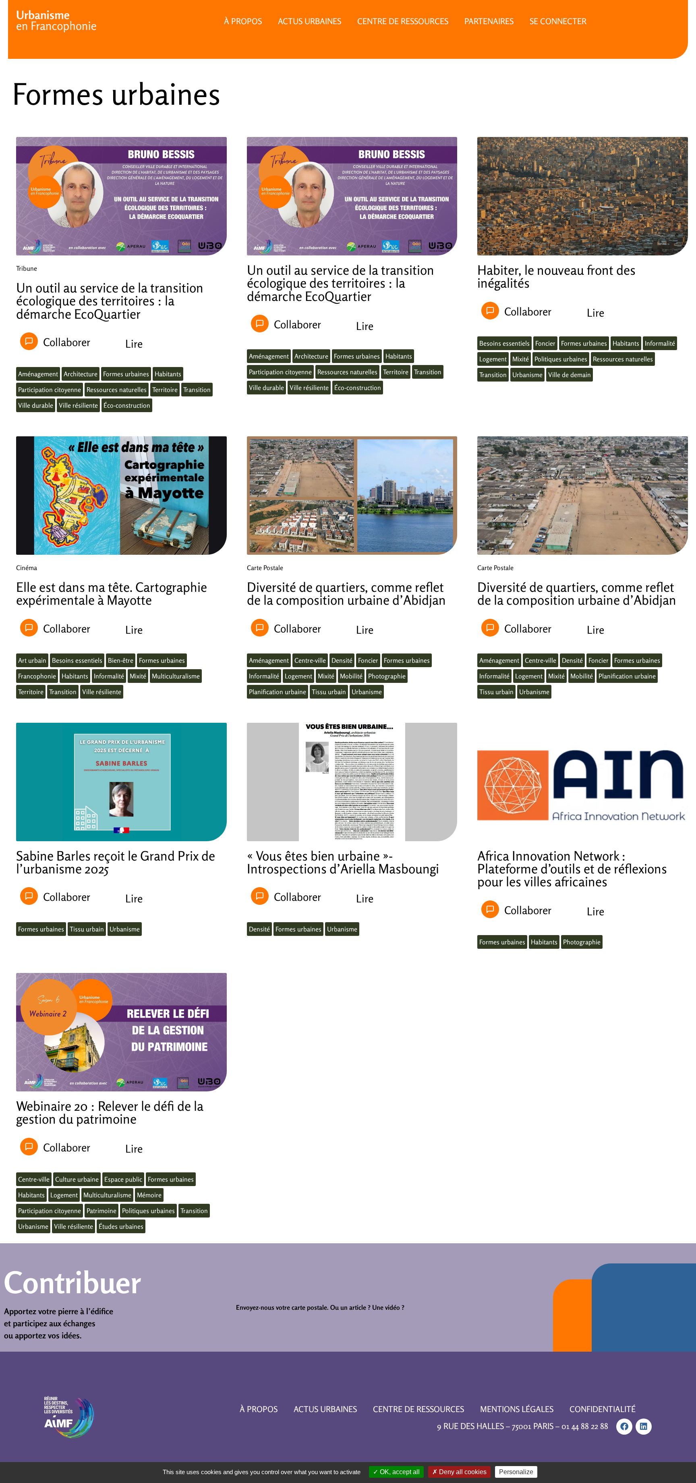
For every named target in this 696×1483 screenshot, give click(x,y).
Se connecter (558, 21)
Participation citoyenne (49, 390)
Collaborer (66, 342)
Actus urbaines (309, 21)
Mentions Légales (516, 1409)
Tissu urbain (329, 692)
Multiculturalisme (176, 676)
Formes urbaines (126, 374)
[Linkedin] (644, 1427)
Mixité (520, 359)
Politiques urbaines (560, 359)
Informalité (660, 343)
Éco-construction (127, 405)
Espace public (123, 1179)
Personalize (516, 1471)
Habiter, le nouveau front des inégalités (556, 276)
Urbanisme (527, 375)
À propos (243, 21)
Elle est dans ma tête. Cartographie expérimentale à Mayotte (111, 593)
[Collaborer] (29, 341)
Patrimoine (101, 1211)
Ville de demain (569, 375)
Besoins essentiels (504, 343)
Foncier (545, 343)
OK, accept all (399, 1471)
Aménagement (38, 374)
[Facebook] (624, 1427)
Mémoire (149, 1195)
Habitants (168, 374)
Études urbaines (121, 1226)
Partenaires (489, 21)
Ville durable (35, 405)
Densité (341, 660)
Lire (134, 343)
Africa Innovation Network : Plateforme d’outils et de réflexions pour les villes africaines (572, 869)
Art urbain (32, 660)
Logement (493, 359)
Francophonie (37, 676)
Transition (197, 390)
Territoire (165, 390)
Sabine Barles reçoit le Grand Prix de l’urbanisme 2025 (115, 862)
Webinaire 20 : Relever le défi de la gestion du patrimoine (109, 1112)
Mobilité (351, 676)
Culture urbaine (77, 1179)
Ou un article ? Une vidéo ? (367, 1307)
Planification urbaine (277, 692)
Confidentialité (603, 1409)
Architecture (80, 374)
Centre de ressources (402, 21)
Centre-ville (310, 660)
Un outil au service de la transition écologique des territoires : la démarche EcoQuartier (109, 301)
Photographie (387, 676)
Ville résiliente (78, 405)
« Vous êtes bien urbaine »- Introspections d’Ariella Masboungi (343, 862)
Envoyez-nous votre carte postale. (282, 1307)
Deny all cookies (462, 1471)
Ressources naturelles (117, 390)
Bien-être (120, 660)
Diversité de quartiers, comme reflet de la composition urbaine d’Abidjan (346, 593)
